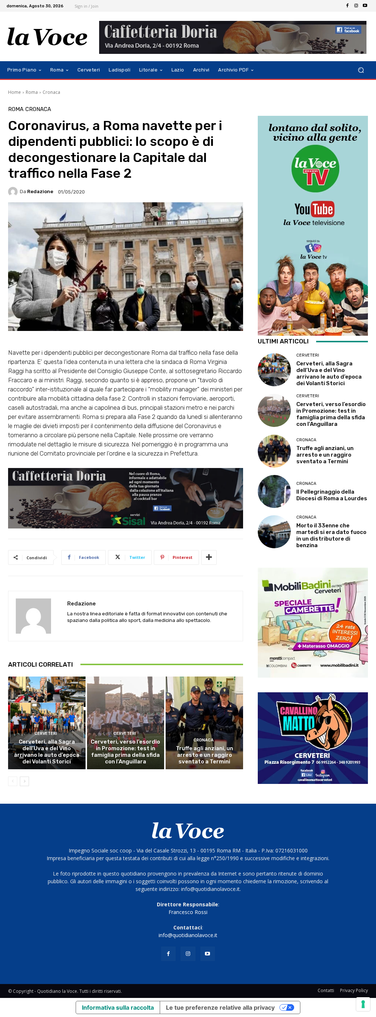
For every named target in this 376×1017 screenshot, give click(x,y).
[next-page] (24, 781)
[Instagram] (356, 5)
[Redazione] (14, 191)
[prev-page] (12, 781)
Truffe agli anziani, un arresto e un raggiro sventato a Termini (204, 755)
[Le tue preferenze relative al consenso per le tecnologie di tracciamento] (363, 1004)
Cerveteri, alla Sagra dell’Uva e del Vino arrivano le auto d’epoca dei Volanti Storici (46, 751)
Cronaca (51, 92)
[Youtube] (365, 5)
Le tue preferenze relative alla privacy (220, 1007)
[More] (209, 557)
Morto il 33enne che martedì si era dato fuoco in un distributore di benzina (331, 535)
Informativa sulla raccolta (118, 1007)
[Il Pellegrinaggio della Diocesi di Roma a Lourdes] (274, 491)
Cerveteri (46, 734)
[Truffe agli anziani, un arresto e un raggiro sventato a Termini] (204, 723)
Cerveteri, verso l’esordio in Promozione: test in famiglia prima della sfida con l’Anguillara (125, 751)
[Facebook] (347, 5)
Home (14, 92)
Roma (32, 92)
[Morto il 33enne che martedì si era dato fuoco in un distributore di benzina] (274, 531)
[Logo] (47, 37)
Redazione (40, 191)
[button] (360, 70)
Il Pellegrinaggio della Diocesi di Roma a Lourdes (331, 495)
